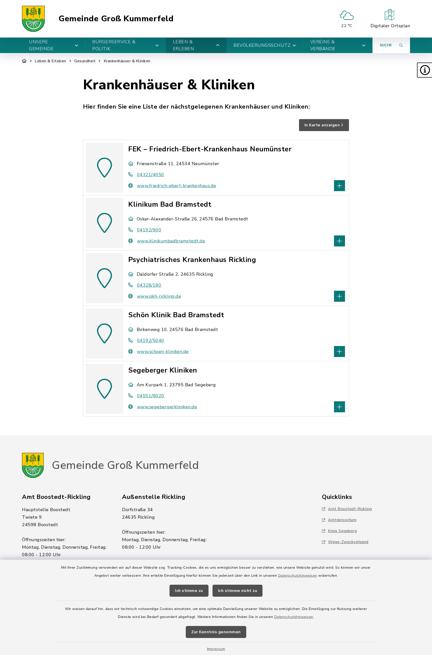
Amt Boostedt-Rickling (350, 509)
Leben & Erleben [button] (183, 45)
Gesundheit (85, 61)
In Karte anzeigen (322, 125)
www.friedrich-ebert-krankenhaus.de (176, 186)
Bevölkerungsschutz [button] (262, 45)
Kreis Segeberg (342, 531)
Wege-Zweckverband (348, 542)
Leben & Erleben (50, 61)
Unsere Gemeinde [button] (41, 45)
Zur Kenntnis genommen (216, 632)
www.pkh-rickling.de (159, 296)
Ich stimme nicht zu (237, 590)
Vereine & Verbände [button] (323, 45)
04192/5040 (150, 341)
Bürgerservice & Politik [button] (114, 45)
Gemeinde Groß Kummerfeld (116, 19)
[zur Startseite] (33, 19)
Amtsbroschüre (342, 520)
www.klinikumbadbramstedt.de (171, 241)
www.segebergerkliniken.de (167, 407)
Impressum (216, 648)
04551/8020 (150, 396)
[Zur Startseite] (24, 61)
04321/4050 (150, 175)
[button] (424, 70)
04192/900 (149, 230)
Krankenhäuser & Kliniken (127, 61)
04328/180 (149, 285)
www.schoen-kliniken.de (163, 352)
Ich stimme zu (189, 590)
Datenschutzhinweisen (297, 575)
